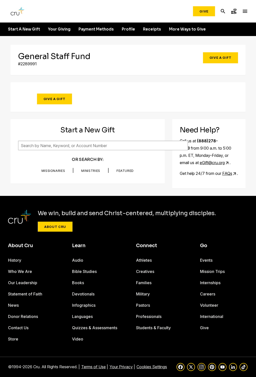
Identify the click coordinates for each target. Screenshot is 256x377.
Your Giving (59, 29)
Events (206, 260)
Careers (207, 293)
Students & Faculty (153, 327)
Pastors (143, 305)
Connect (146, 246)
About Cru (55, 227)
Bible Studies (84, 271)
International (211, 316)
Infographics (84, 305)
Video (77, 338)
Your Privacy (121, 366)
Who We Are (20, 271)
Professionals (149, 316)
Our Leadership (22, 282)
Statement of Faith (25, 293)
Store (13, 338)
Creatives (145, 271)
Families (144, 282)
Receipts (152, 29)
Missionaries (53, 171)
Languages (82, 316)
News (13, 305)
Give (204, 11)
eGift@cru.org (212, 162)
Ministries (90, 171)
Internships (210, 282)
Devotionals (83, 293)
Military (143, 293)
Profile (128, 29)
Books (78, 282)
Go (203, 246)
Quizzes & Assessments (94, 327)
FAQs (227, 173)
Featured (125, 171)
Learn (79, 246)
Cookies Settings (151, 366)
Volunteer (209, 305)
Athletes (144, 260)
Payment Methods (96, 29)
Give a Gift (221, 58)
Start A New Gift (24, 29)
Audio (77, 260)
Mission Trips (212, 271)
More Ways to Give (187, 29)
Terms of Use (93, 366)
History (14, 260)
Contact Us (18, 327)
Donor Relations (23, 316)
